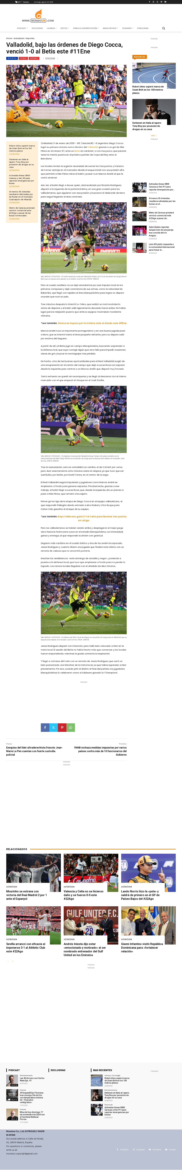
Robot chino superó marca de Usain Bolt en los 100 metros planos (22, 148)
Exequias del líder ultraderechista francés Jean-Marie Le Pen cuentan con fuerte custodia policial (34, 751)
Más (153, 135)
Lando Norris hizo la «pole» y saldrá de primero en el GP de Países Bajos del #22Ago (140, 895)
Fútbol (23, 58)
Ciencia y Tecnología (112, 1075)
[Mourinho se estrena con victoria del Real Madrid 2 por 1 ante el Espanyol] (33, 873)
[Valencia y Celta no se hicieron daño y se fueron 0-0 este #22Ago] (91, 873)
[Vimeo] (161, 2)
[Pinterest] (62, 727)
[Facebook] (149, 2)
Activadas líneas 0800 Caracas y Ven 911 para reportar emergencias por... (162, 187)
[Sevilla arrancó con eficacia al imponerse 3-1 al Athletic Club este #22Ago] (33, 925)
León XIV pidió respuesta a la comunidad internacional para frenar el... (162, 247)
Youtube (172, 1150)
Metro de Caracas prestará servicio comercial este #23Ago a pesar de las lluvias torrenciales (22, 212)
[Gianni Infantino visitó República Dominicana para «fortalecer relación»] (148, 925)
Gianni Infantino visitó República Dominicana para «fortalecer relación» (142, 947)
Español (34, 58)
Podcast (23, 1090)
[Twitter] (157, 2)
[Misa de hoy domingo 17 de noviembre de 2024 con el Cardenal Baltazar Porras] (12, 1114)
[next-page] (12, 961)
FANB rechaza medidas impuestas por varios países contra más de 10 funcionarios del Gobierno (100, 751)
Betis (77, 150)
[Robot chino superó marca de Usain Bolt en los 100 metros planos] (154, 76)
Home (9, 38)
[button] (163, 28)
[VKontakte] (149, 1149)
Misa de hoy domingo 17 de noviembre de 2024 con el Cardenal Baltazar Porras (32, 1115)
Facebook (124, 1150)
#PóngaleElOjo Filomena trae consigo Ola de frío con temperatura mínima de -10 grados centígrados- (31, 1097)
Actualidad (19, 38)
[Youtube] (165, 2)
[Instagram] (153, 2)
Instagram (140, 1150)
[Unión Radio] (38, 15)
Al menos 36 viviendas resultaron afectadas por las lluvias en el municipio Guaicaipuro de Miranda (21, 195)
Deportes (30, 38)
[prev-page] (8, 961)
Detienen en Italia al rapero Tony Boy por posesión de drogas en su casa (146, 126)
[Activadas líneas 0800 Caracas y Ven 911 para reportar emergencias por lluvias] (139, 187)
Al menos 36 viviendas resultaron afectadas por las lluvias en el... (162, 201)
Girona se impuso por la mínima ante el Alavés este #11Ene (92, 323)
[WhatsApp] (70, 727)
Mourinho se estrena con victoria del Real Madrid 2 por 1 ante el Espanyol (26, 895)
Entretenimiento (26, 1075)
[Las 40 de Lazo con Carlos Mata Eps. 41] (12, 1080)
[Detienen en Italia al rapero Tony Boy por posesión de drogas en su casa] (154, 112)
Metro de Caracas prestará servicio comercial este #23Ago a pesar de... (161, 215)
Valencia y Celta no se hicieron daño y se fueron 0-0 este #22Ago (83, 895)
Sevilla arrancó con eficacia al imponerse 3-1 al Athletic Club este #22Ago (25, 947)
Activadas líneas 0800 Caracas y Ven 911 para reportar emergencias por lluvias (117, 1111)
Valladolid (93, 147)
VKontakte (157, 1150)
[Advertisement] (84, 703)
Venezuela (109, 1104)
